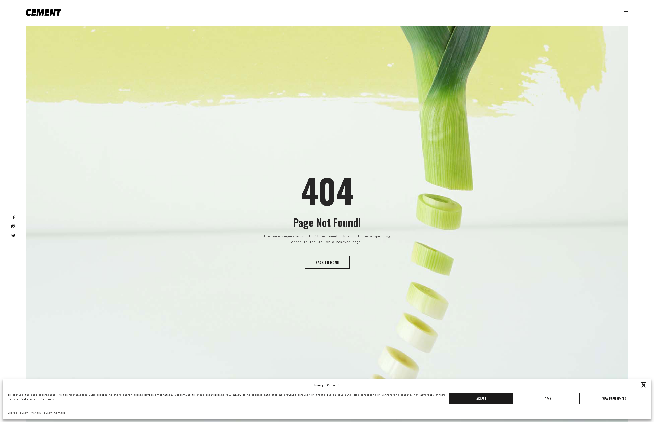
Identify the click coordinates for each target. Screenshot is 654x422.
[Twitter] (13, 235)
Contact (59, 412)
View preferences (614, 398)
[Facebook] (13, 217)
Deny (548, 398)
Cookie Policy (18, 412)
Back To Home (327, 262)
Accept (481, 398)
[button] (643, 385)
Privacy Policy (41, 412)
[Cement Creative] (43, 13)
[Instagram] (13, 226)
